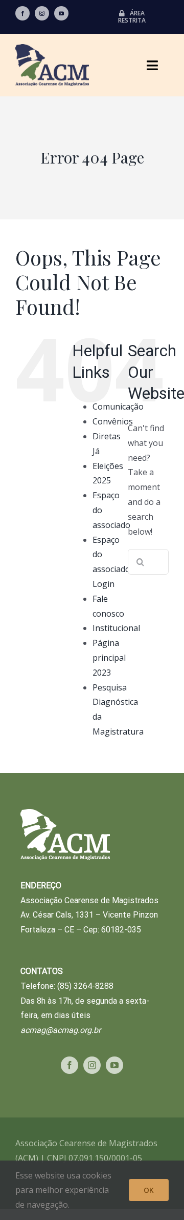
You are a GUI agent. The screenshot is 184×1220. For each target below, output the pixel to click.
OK (149, 1190)
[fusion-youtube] (61, 13)
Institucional (116, 628)
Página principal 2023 (109, 657)
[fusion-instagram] (42, 13)
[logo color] (52, 48)
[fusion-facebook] (22, 13)
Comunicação (118, 406)
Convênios (113, 421)
